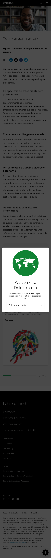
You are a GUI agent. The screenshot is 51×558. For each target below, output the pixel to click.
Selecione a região (17, 305)
